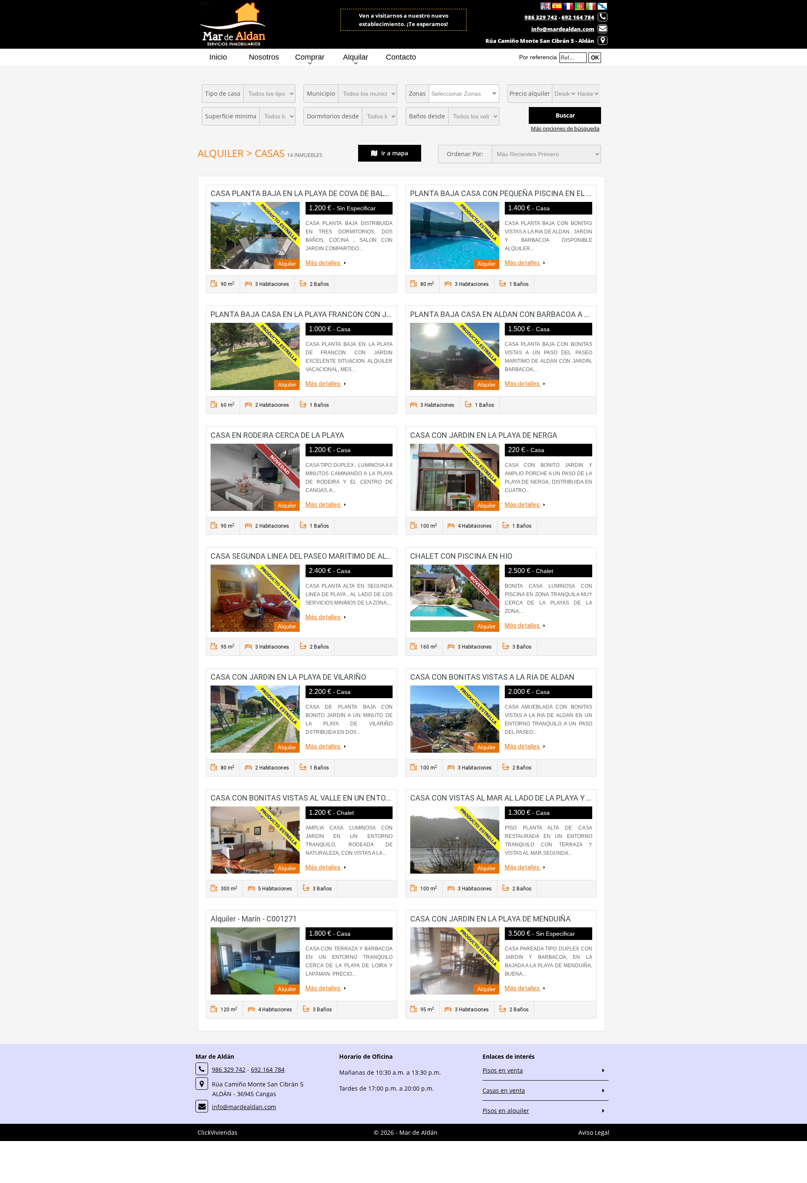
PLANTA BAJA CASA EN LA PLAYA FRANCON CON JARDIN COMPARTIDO (333, 314)
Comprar (309, 57)
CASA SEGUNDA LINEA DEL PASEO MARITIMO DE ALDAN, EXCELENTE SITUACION (348, 556)
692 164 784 (578, 17)
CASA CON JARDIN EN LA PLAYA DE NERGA (483, 435)
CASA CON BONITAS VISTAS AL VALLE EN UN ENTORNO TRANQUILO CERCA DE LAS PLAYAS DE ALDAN (385, 797)
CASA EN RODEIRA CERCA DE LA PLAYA (277, 435)
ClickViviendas (217, 1132)
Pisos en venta (503, 1070)
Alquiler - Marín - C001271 (254, 918)
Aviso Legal (593, 1132)
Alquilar (355, 57)
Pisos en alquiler (506, 1111)
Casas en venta (504, 1090)
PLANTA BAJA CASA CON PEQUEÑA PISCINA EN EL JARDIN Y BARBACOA (534, 193)
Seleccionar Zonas (456, 93)
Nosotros (264, 57)
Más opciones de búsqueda (565, 128)
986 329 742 (541, 17)
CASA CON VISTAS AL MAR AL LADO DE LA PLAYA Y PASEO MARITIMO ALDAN (541, 797)
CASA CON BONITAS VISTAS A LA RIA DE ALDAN (492, 677)
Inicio (218, 57)
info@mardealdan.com (562, 29)
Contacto (401, 57)
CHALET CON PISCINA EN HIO (461, 556)
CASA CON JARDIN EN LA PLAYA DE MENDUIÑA (490, 918)
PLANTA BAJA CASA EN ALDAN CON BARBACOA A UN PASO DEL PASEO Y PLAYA (547, 314)
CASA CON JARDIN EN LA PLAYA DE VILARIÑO (288, 677)
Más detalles (324, 262)
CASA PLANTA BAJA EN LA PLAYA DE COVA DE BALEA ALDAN (315, 193)
